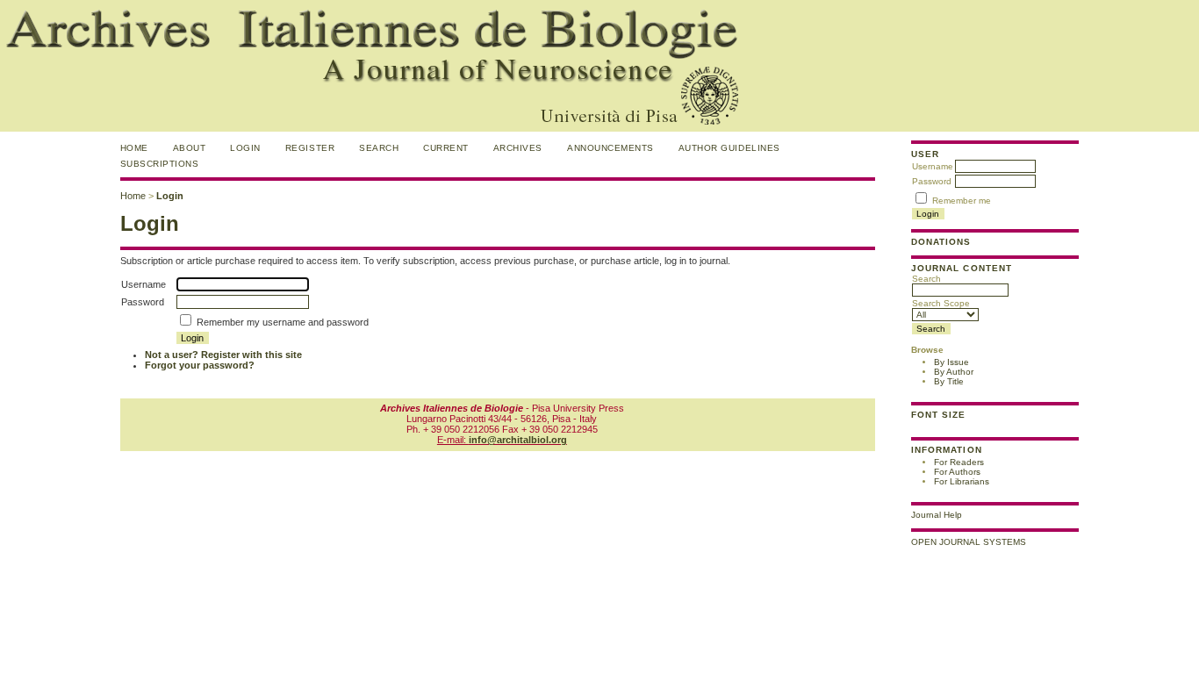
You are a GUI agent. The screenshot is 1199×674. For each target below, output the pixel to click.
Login (245, 148)
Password (931, 181)
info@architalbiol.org (518, 439)
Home (134, 148)
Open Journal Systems (968, 542)
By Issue (951, 362)
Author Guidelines (729, 148)
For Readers (959, 462)
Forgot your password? (200, 365)
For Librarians (961, 481)
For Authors (957, 472)
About (189, 148)
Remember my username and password (283, 322)
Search (926, 278)
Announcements (610, 148)
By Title (949, 381)
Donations (941, 242)
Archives (517, 148)
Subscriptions (159, 163)
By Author (953, 371)
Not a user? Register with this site (223, 354)
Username (932, 166)
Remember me (961, 200)
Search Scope (941, 303)
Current (446, 148)
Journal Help (936, 515)
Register (309, 148)
